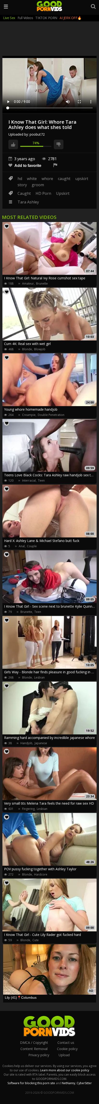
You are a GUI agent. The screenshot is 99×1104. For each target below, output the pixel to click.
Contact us (65, 1042)
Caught (24, 193)
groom (38, 185)
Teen (41, 480)
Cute (35, 940)
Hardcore (40, 874)
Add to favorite (27, 166)
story (22, 185)
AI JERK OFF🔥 (70, 18)
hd (20, 178)
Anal (22, 546)
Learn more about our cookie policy (64, 1070)
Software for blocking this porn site (31, 1083)
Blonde (27, 349)
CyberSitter (84, 1083)
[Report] (55, 165)
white (32, 178)
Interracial (29, 480)
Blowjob (39, 349)
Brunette (42, 283)
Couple (32, 546)
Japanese (41, 743)
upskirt (81, 178)
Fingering (28, 809)
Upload (64, 1055)
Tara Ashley (28, 202)
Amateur (28, 283)
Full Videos (25, 18)
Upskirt (62, 193)
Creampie (29, 415)
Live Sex (9, 18)
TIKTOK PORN (46, 18)
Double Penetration (51, 415)
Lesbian (39, 677)
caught (64, 178)
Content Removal (34, 1049)
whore (47, 178)
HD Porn (43, 193)
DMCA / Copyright (34, 1042)
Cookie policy (67, 1049)
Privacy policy (38, 1055)
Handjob (26, 743)
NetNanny (68, 1083)
